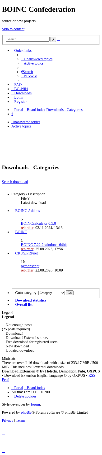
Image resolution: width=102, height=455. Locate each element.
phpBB (26, 412)
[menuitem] (36, 59)
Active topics (21, 126)
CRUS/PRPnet (26, 253)
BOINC (21, 232)
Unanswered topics (25, 122)
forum (35, 404)
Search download (15, 182)
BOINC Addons (27, 211)
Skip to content (13, 29)
